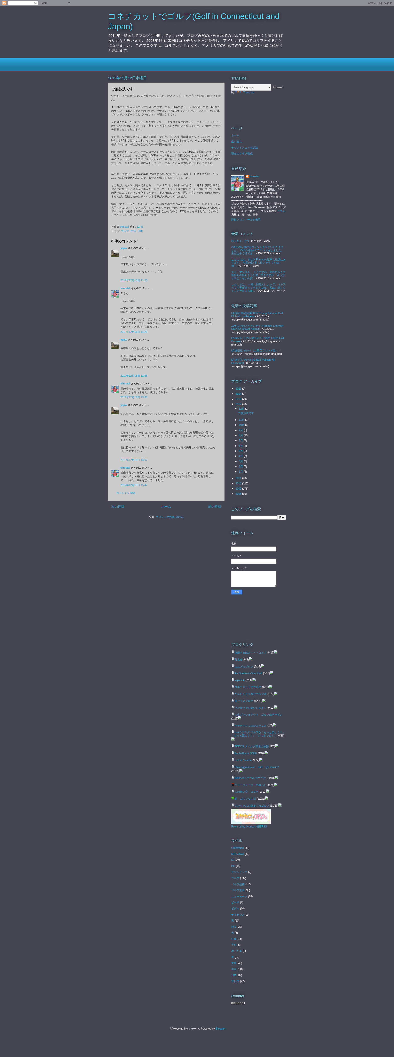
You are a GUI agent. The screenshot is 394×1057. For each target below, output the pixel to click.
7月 (241, 440)
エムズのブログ (244, 666)
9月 (241, 430)
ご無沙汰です (246, 413)
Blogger (220, 1028)
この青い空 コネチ (247, 791)
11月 (242, 419)
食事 (234, 963)
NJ (233, 860)
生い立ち (236, 141)
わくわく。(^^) (240, 240)
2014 (239, 393)
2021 (239, 388)
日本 (140, 231)
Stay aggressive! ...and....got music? (257, 767)
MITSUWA (237, 854)
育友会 (239, 659)
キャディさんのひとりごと (251, 725)
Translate (248, 92)
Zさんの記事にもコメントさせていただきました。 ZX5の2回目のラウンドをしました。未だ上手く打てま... (257, 250)
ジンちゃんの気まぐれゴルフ (252, 805)
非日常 (235, 981)
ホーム (166, 506)
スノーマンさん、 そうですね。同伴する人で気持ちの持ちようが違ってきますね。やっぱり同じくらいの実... (258, 275)
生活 (133, 231)
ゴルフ (125, 231)
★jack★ (240, 680)
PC (233, 866)
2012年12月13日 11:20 (133, 280)
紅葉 (234, 938)
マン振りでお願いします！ (251, 707)
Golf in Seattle (243, 760)
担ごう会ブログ (244, 700)
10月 (242, 424)
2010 (239, 483)
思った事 (236, 950)
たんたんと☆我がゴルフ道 (251, 694)
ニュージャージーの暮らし (251, 784)
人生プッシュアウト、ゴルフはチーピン (259, 714)
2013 (239, 399)
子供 (234, 944)
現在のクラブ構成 (242, 153)
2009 (239, 488)
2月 (241, 466)
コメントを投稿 (125, 492)
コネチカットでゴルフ (248, 687)
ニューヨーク (239, 896)
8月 (241, 435)
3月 (241, 461)
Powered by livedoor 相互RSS (249, 826)
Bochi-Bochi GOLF (246, 753)
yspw (123, 248)
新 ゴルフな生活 (245, 798)
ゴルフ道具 (238, 890)
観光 (234, 926)
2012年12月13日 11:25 (133, 331)
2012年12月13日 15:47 (133, 485)
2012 (239, 404)
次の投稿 (117, 506)
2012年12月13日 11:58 (133, 375)
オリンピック (239, 872)
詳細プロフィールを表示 (246, 219)
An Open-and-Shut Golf (248, 673)
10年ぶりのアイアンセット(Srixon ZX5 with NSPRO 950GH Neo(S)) (257, 327)
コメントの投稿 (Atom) (169, 517)
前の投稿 (214, 506)
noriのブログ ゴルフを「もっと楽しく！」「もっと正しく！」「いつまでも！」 (258, 734)
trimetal (125, 288)
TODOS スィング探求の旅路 (252, 746)
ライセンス (238, 914)
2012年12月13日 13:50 (133, 397)
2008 (239, 493)
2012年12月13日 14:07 (133, 459)
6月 (241, 445)
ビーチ (235, 902)
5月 (241, 450)
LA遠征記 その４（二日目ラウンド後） (254, 350)
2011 (239, 478)
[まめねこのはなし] (251, 823)
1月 (241, 471)
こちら (281, 211)
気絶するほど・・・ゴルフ (251, 652)
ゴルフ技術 (238, 884)
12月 (242, 408)
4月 (241, 456)
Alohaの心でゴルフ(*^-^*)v (250, 778)
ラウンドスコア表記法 (244, 147)
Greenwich (237, 847)
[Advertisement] (156, 64)
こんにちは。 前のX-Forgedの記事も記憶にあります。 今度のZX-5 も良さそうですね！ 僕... (258, 262)
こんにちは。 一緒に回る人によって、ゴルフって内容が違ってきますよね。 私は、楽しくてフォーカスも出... (258, 287)
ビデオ (235, 908)
